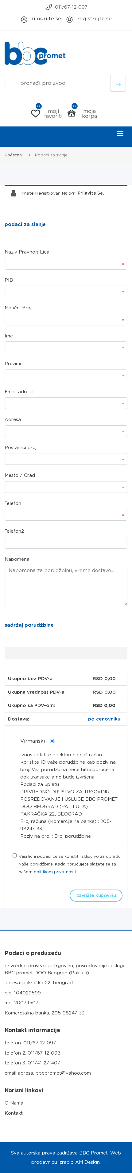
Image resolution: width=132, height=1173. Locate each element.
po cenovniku (104, 719)
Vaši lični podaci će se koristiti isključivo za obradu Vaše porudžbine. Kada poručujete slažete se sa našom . (70, 864)
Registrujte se (94, 18)
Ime (9, 336)
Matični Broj (18, 308)
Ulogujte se (45, 18)
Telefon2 (14, 531)
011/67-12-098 (44, 1053)
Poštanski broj (21, 447)
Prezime (14, 363)
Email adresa (19, 391)
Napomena (17, 559)
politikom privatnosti (55, 871)
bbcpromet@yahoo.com (63, 1073)
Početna (13, 155)
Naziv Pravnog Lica (27, 252)
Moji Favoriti (50, 113)
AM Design (87, 1162)
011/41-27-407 (44, 1063)
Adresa (13, 419)
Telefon (13, 503)
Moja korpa (85, 113)
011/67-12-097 (71, 7)
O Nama (14, 1103)
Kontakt (14, 1113)
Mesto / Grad (20, 475)
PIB (9, 280)
